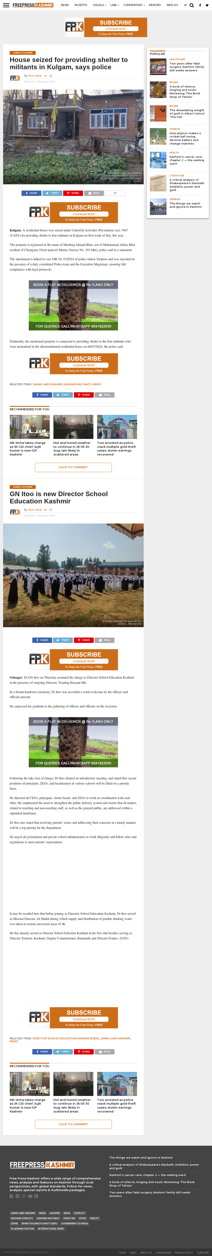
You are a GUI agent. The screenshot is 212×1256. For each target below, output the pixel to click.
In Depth (81, 5)
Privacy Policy (184, 1253)
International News (51, 1228)
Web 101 (172, 5)
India (67, 1213)
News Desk (35, 76)
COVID (82, 1218)
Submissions (163, 1253)
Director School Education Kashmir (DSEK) (66, 1038)
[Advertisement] (73, 878)
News (65, 5)
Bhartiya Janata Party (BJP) (39, 1223)
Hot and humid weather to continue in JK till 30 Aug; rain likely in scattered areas (72, 448)
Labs (113, 5)
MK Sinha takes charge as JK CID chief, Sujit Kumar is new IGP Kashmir (28, 448)
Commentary (132, 5)
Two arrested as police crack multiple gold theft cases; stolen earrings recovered (116, 448)
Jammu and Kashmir (47, 384)
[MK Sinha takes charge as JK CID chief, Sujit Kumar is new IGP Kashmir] (30, 437)
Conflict (79, 1213)
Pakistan (69, 1218)
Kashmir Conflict (22, 1218)
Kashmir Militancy (77, 384)
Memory (155, 5)
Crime (14, 1223)
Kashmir (55, 1213)
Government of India (74, 1223)
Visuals (98, 5)
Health (94, 1218)
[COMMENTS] (115, 192)
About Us (146, 1253)
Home (122, 1253)
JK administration (22, 1228)
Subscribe (203, 1253)
